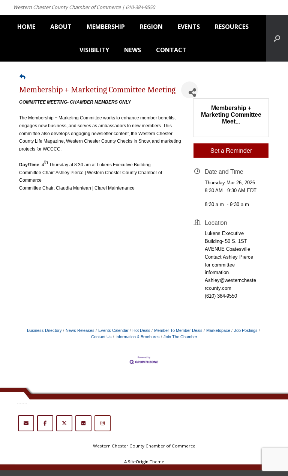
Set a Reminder (231, 150)
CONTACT (171, 50)
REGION (151, 27)
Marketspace (218, 330)
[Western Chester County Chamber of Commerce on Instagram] (102, 423)
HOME (26, 27)
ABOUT (61, 27)
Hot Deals (141, 330)
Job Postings (246, 330)
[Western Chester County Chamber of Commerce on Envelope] (26, 423)
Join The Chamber (180, 336)
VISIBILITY (94, 50)
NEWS (132, 50)
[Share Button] (189, 89)
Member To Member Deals (178, 330)
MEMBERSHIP (106, 27)
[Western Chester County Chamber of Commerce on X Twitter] (64, 423)
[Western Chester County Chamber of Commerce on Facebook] (45, 423)
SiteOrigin (138, 461)
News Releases (80, 330)
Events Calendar (113, 330)
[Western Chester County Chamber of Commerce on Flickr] (83, 423)
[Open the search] (277, 38)
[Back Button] (23, 77)
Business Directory (44, 330)
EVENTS (189, 27)
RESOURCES (232, 27)
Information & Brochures (138, 336)
